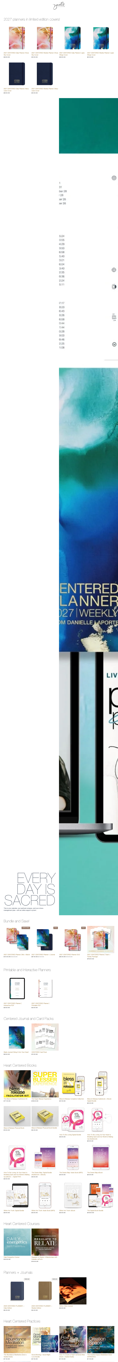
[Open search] (104, 6)
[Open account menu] (108, 6)
